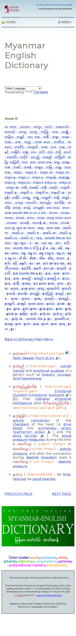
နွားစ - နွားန (38, 308)
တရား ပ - (24, 177)
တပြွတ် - (15, 162)
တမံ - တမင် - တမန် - (19, 167)
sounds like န (28, 273)
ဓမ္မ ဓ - (51, 253)
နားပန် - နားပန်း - (17, 293)
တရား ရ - (11, 182)
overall (65, 366)
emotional (41, 371)
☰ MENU (64, 22)
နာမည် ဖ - (54, 278)
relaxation (49, 457)
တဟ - (66, 207)
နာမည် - (27, 278)
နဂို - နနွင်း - (21, 263)
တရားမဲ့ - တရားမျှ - (58, 177)
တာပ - (31, 217)
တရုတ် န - (12, 192)
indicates (42, 399)
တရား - (19, 172)
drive (67, 424)
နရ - (63, 263)
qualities (57, 371)
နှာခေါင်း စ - (63, 318)
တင (30, 137)
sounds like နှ (36, 318)
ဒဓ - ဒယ (40, 243)
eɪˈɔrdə (31, 436)
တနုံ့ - (26, 152)
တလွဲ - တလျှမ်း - (35, 207)
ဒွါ (44, 248)
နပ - (32, 263)
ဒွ (40, 248)
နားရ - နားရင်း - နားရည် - (52, 298)
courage (64, 375)
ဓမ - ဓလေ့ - (13, 253)
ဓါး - (25, 258)
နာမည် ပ (40, 278)
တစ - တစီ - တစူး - (47, 137)
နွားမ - (60, 308)
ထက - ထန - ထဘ (40, 227)
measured (36, 440)
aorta (17, 436)
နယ (57, 263)
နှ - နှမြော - (22, 313)
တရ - (8, 172)
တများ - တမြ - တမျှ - (49, 167)
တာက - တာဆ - (60, 212)
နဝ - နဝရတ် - (59, 268)
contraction (40, 420)
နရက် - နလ (41, 268)
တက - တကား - (21, 126)
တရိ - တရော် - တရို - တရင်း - (40, 187)
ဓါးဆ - (33, 258)
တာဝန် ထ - (40, 222)
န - (69, 258)
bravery (48, 375)
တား (8, 227)
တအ (8, 212)
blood (17, 428)
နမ (51, 263)
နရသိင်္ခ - (27, 268)
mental (19, 371)
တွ (13, 227)
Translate (40, 92)
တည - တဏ (33, 142)
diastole (32, 457)
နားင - (61, 283)
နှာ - (50, 318)
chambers (21, 424)
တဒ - (54, 147)
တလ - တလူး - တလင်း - (22, 202)
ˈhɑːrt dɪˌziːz (45, 358)
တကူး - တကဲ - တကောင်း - (52, 126)
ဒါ (34, 248)
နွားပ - (51, 308)
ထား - (9, 243)
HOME (9, 22)
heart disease (23, 358)
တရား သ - (51, 182)
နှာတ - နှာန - (32, 323)
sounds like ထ (55, 237)
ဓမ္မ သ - (13, 258)
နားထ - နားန (19, 288)
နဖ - (39, 263)
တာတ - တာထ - (15, 217)
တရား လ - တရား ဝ (31, 182)
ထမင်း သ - (27, 237)
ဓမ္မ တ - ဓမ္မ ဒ (37, 253)
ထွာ (16, 243)
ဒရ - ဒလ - (55, 243)
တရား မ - (38, 177)
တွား (19, 227)
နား (35, 283)
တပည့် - (36, 157)
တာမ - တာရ (45, 217)
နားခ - (52, 283)
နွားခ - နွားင (21, 308)
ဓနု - (68, 248)
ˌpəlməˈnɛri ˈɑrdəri (29, 432)
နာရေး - (27, 283)
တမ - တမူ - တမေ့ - (58, 162)
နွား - (9, 308)
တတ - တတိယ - (54, 142)
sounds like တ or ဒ (26, 212)
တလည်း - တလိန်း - (53, 202)
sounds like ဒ (22, 248)
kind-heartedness (27, 378)
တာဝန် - (25, 222)
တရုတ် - (66, 187)
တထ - (45, 147)
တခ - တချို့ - (61, 131)
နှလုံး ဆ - (46, 313)
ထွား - (24, 243)
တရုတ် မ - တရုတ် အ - (51, 192)
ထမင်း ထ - (50, 232)
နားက (43, 283)
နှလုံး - (35, 313)
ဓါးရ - (51, 258)
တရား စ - (32, 172)
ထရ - (40, 237)
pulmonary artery (54, 428)
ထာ (68, 237)
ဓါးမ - (43, 258)
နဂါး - (8, 263)
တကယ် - (11, 131)
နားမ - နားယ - (22, 298)
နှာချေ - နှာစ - (14, 323)
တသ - (57, 207)
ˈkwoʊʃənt (56, 395)
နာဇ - (57, 273)
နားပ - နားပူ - (37, 288)
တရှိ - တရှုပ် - (62, 197)
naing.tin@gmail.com (49, 595)
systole (18, 420)
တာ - (44, 212)
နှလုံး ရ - (58, 313)
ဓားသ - (61, 258)
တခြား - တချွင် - (16, 137)
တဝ (49, 207)
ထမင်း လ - (12, 237)
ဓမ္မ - (24, 253)
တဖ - (25, 162)
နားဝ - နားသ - (46, 303)
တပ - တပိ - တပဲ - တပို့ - (47, 152)
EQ (15, 399)
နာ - (41, 273)
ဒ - (31, 243)
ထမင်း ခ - (19, 232)
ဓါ (20, 258)
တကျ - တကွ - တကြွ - (35, 131)
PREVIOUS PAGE (19, 494)
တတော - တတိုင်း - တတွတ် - (38, 145)
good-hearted (43, 479)
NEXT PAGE (61, 494)
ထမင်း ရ (65, 232)
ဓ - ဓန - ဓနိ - (55, 248)
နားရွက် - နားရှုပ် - (16, 303)
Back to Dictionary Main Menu (29, 339)
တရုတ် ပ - (27, 192)
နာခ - (49, 273)
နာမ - (17, 278)
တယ (67, 167)
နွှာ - (13, 328)
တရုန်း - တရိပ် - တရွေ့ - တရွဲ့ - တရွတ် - (38, 195)
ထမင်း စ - (34, 232)
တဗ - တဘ (37, 162)
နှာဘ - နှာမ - (50, 323)
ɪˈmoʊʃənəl (38, 395)
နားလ (32, 303)
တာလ (59, 217)
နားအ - (61, 303)
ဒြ (37, 248)
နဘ (45, 263)
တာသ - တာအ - (60, 222)
